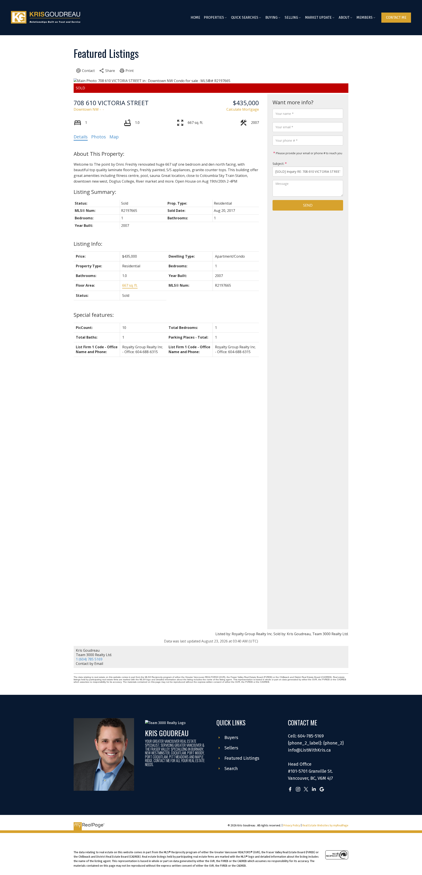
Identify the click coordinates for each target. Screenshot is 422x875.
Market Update (318, 17)
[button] (396, 18)
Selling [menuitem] (291, 17)
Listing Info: (88, 243)
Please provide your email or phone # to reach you (308, 153)
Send (308, 205)
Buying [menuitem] (271, 17)
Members (365, 17)
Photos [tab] (98, 137)
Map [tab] (114, 137)
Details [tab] (81, 137)
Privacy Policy (291, 825)
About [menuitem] (344, 17)
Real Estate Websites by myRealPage (325, 825)
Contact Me (396, 17)
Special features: (94, 314)
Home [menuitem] (195, 17)
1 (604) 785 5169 (89, 659)
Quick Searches (244, 17)
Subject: (278, 163)
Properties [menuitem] (214, 17)
